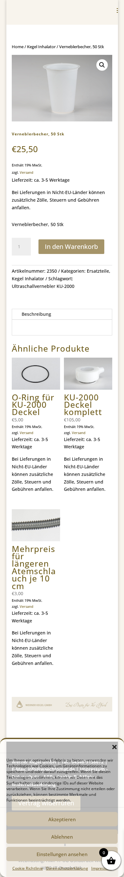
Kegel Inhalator (41, 46)
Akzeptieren (62, 819)
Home (18, 46)
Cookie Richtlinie (27, 868)
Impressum (101, 868)
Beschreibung (36, 314)
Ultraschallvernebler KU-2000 (43, 286)
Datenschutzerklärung (67, 868)
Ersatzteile (98, 271)
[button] (114, 747)
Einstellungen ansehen (62, 854)
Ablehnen (62, 837)
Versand (26, 172)
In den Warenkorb (71, 246)
